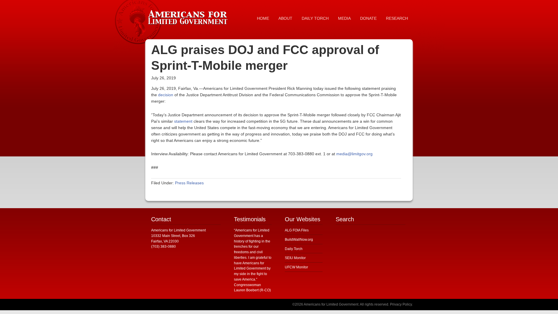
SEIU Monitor (295, 258)
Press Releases (189, 183)
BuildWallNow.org (299, 240)
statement (183, 121)
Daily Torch (294, 249)
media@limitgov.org (354, 153)
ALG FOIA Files (297, 230)
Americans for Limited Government (189, 16)
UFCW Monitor (296, 267)
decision (165, 94)
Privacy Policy (401, 304)
